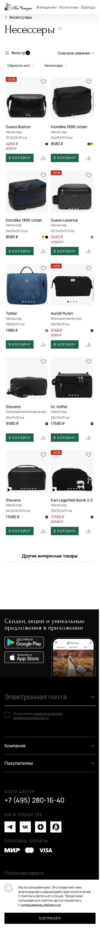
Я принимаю (37, 715)
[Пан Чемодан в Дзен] (40, 827)
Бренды (88, 7)
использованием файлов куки (41, 905)
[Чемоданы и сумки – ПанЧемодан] (18, 7)
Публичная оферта (24, 873)
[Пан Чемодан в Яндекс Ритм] (55, 827)
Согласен (50, 918)
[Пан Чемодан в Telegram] (10, 827)
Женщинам (46, 7)
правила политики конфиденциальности (37, 715)
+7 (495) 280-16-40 (34, 800)
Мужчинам (69, 7)
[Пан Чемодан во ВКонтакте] (25, 827)
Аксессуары (20, 17)
